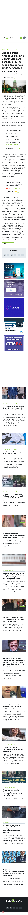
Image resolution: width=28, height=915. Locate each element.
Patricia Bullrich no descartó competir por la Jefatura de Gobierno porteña (13, 706)
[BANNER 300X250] (14, 263)
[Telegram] (19, 255)
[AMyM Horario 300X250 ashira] (14, 318)
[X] (8, 255)
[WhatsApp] (15, 255)
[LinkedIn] (11, 255)
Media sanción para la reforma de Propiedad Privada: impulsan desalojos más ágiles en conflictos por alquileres (14, 576)
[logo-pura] (8, 37)
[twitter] (10, 908)
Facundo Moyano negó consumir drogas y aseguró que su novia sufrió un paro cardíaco (14, 535)
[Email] (22, 255)
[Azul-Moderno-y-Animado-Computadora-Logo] (14, 298)
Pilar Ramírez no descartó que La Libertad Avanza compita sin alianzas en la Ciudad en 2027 (13, 619)
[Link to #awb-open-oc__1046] (21, 37)
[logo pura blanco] (14, 900)
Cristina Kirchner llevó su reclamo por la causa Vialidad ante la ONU (13, 749)
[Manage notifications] (3, 912)
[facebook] (7, 908)
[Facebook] (4, 255)
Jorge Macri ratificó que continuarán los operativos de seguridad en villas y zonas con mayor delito (13, 872)
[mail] (20, 908)
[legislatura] (14, 281)
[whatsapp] (17, 908)
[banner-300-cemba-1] (14, 336)
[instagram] (14, 908)
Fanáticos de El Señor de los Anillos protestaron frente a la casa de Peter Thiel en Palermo (13, 496)
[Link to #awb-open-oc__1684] (24, 37)
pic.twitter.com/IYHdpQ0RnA (13, 144)
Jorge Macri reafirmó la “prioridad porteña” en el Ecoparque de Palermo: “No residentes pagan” (12, 793)
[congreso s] (14, 80)
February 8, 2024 (16, 193)
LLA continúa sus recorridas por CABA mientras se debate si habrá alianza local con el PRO (14, 408)
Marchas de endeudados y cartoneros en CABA (12, 453)
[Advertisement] (14, 17)
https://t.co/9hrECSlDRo (16, 188)
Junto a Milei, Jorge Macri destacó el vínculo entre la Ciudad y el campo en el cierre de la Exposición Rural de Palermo (13, 828)
